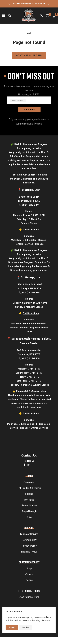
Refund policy (29, 540)
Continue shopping (29, 55)
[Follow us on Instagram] (29, 465)
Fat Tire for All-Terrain (29, 488)
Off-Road (29, 500)
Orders (29, 574)
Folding (29, 494)
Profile (29, 580)
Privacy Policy (29, 546)
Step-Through (29, 511)
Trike (29, 517)
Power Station (29, 505)
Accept (12, 627)
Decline (25, 627)
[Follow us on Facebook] (24, 465)
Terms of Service (29, 534)
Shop (29, 568)
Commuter (29, 482)
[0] (47, 15)
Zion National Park (29, 597)
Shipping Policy (29, 552)
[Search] (9, 15)
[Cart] (54, 15)
